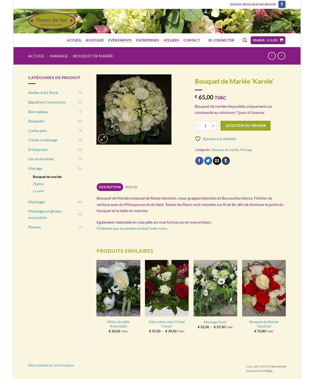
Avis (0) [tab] (131, 187)
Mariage (59, 56)
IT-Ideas (267, 370)
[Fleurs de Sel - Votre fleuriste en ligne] (52, 21)
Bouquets (36, 121)
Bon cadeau (38, 111)
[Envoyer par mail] (217, 161)
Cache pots (37, 130)
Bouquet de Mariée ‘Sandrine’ (263, 324)
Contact (191, 40)
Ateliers (171, 40)
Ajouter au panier (245, 125)
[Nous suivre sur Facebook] (282, 4)
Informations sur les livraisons (51, 365)
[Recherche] (245, 40)
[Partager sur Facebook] (199, 161)
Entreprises (147, 40)
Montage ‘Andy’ (215, 322)
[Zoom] (103, 139)
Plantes (34, 227)
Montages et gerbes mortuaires (45, 214)
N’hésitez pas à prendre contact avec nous (132, 228)
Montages (36, 201)
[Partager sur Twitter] (208, 161)
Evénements (120, 40)
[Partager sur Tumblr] (226, 161)
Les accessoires (41, 158)
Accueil (74, 40)
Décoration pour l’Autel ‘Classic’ (167, 324)
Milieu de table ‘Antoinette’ (118, 324)
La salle (38, 191)
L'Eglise (38, 184)
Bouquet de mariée (93, 56)
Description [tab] (110, 187)
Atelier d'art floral (43, 92)
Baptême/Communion (47, 102)
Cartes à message (42, 139)
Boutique (95, 40)
